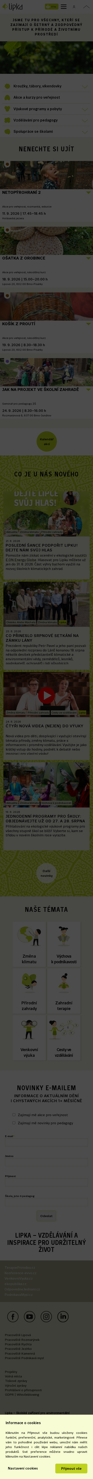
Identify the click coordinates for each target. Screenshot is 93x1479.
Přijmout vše (71, 1468)
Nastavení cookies (23, 1468)
